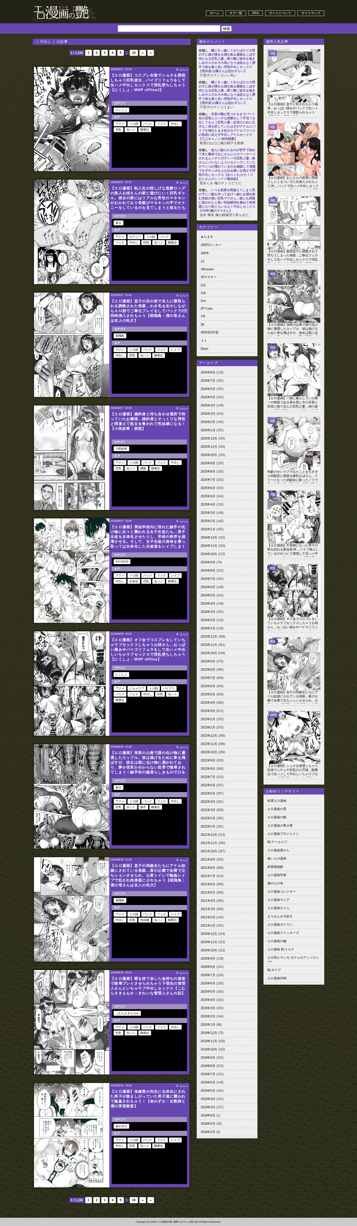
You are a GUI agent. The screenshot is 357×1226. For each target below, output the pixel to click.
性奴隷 (144, 920)
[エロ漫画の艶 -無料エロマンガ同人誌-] (65, 5)
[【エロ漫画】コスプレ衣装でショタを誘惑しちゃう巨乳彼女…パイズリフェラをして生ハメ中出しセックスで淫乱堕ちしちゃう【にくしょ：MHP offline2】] (71, 119)
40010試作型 (210, 332)
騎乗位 (144, 129)
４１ (204, 340)
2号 (203, 316)
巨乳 (118, 129)
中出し (175, 124)
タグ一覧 (236, 13)
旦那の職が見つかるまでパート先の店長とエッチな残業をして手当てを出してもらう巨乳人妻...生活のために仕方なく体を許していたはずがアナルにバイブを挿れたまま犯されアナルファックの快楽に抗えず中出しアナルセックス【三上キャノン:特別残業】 (227, 126)
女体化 (133, 581)
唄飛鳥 (120, 336)
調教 (143, 468)
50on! (204, 349)
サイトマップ (310, 13)
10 (134, 53)
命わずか (121, 1126)
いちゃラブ (136, 688)
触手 (143, 807)
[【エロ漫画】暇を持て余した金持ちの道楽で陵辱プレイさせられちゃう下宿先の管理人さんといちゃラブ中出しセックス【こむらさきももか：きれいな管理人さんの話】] (71, 1022)
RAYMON (122, 561)
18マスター (209, 277)
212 (203, 285)
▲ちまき (207, 236)
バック (147, 124)
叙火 (118, 223)
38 (202, 324)
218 (203, 293)
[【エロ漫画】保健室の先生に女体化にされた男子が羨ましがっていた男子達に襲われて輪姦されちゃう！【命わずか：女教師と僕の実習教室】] (71, 1135)
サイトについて (280, 13)
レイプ (175, 349)
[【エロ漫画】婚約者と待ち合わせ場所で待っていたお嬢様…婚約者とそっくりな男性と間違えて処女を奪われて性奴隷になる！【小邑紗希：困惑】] (71, 458)
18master (207, 269)
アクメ (120, 124)
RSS (255, 13)
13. (203, 261)
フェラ (161, 124)
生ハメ (131, 129)
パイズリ (169, 688)
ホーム (214, 13)
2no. (204, 301)
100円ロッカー (211, 245)
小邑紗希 (121, 448)
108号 (205, 253)
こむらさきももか (127, 1013)
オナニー (135, 236)
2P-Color (207, 308)
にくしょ (121, 110)
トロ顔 (133, 124)
